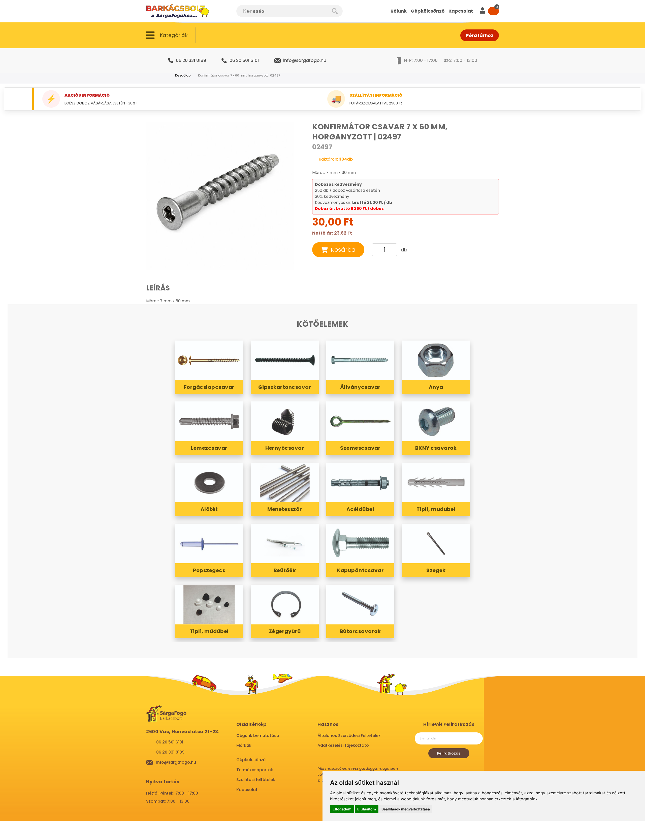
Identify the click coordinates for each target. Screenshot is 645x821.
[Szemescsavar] (360, 421)
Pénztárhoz (479, 35)
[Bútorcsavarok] (360, 604)
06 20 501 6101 (244, 60)
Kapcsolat (246, 790)
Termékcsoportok (254, 770)
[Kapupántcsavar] (360, 544)
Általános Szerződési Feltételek (349, 735)
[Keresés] (337, 11)
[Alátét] (209, 482)
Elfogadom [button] (342, 809)
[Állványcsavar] (360, 360)
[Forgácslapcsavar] (209, 360)
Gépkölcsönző (251, 760)
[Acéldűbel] (360, 482)
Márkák (243, 745)
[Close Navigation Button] (50, 5)
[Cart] (493, 11)
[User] (482, 11)
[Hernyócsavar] (285, 421)
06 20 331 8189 (191, 60)
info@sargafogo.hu (304, 60)
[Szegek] (436, 544)
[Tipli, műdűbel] (436, 482)
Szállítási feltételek (255, 779)
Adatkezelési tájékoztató (343, 745)
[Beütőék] (285, 544)
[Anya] (436, 360)
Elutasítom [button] (366, 809)
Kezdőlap (183, 75)
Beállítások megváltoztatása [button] (405, 809)
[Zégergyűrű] (285, 604)
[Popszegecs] (209, 544)
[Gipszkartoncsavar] (285, 360)
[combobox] (284, 11)
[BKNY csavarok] (436, 421)
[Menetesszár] (285, 482)
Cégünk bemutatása (257, 735)
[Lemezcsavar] (209, 421)
